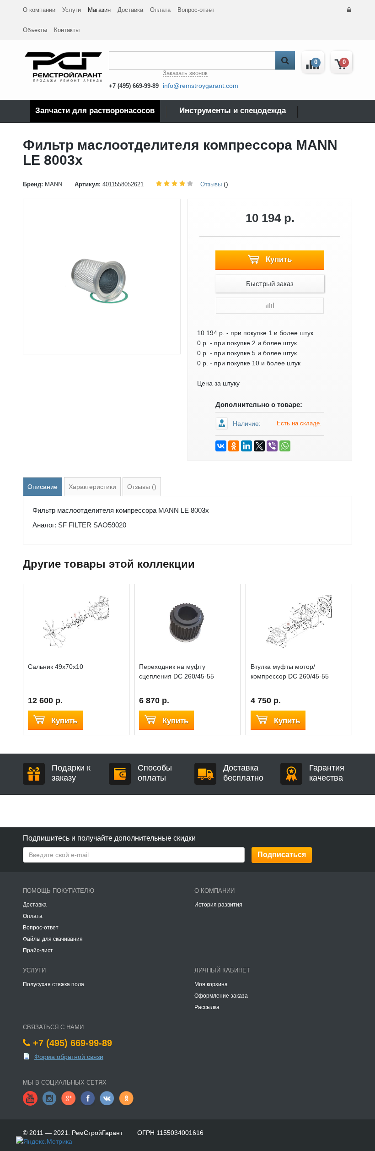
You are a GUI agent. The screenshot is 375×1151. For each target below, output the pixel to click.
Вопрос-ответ (195, 9)
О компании (39, 9)
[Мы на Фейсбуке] (87, 1098)
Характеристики (92, 486)
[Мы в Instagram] (49, 1098)
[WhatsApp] (284, 445)
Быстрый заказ (270, 284)
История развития (218, 904)
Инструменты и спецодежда (232, 110)
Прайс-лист (38, 950)
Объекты (35, 30)
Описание (42, 486)
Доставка (130, 9)
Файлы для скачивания (53, 939)
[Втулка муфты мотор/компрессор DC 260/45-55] (299, 621)
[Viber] (272, 445)
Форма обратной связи (68, 1056)
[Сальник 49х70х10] (76, 621)
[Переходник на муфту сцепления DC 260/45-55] (187, 621)
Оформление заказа (221, 996)
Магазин (99, 9)
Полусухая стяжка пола (53, 984)
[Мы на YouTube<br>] (30, 1098)
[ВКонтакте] (220, 445)
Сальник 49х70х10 (55, 666)
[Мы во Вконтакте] (107, 1098)
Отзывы (211, 184)
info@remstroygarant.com (200, 85)
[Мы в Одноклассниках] (126, 1098)
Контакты (67, 30)
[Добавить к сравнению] (270, 306)
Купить (277, 259)
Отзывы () (141, 486)
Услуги (71, 9)
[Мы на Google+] (68, 1098)
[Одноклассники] (233, 445)
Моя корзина (211, 984)
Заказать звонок (185, 73)
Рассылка (207, 1007)
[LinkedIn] (246, 445)
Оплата (160, 9)
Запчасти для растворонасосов (95, 110)
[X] (259, 445)
